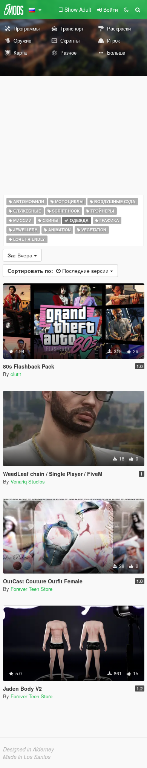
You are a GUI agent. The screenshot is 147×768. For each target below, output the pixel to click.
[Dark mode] (126, 9)
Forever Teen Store (31, 588)
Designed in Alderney (28, 749)
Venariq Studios (28, 481)
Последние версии (59, 270)
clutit (16, 374)
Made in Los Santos (27, 756)
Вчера (21, 255)
